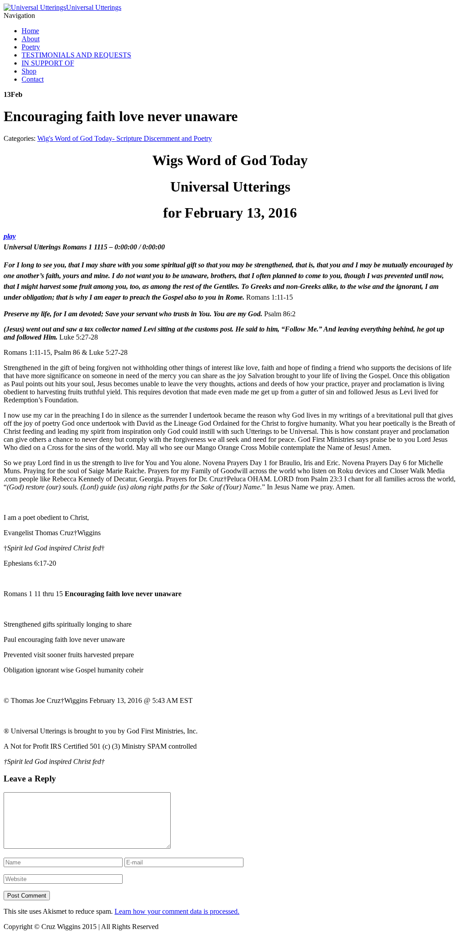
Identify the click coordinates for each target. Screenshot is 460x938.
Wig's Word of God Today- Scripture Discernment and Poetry (124, 138)
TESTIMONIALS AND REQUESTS (76, 55)
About (31, 39)
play (10, 236)
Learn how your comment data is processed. (177, 911)
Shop (29, 71)
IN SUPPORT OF (48, 63)
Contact (33, 79)
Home (30, 31)
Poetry (31, 47)
